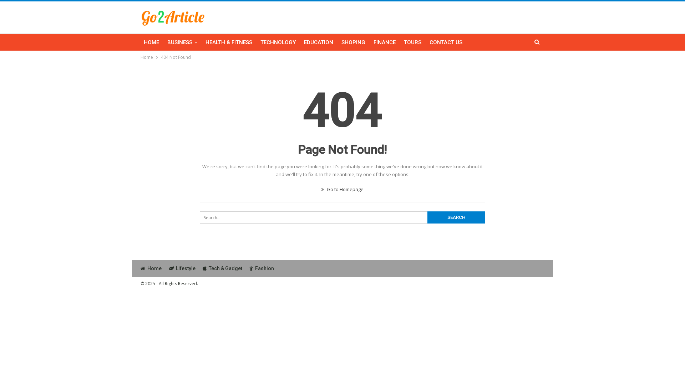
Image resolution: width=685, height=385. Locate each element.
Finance (385, 42)
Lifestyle (186, 268)
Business (179, 42)
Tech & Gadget (225, 268)
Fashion (264, 268)
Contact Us (446, 42)
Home (151, 42)
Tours (412, 42)
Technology (278, 42)
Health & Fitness (229, 42)
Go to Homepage (345, 189)
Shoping (353, 42)
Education (318, 42)
